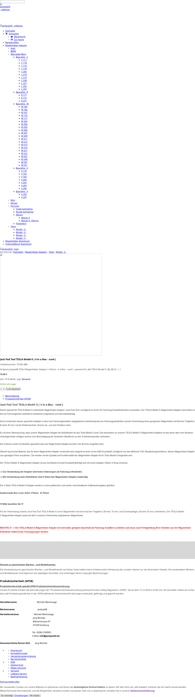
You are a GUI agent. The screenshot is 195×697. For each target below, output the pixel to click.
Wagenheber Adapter (36, 252)
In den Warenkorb (13, 389)
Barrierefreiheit (18, 659)
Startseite (18, 252)
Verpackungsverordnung (23, 656)
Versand (26, 379)
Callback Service (19, 673)
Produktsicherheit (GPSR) (18, 398)
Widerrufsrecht (18, 667)
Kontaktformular (19, 653)
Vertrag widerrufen (10, 681)
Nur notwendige (7, 696)
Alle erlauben (35, 696)
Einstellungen (21, 695)
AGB (13, 662)
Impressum (16, 650)
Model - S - (61, 252)
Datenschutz (17, 665)
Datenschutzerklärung (142, 690)
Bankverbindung (19, 676)
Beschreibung (12, 395)
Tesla (51, 252)
